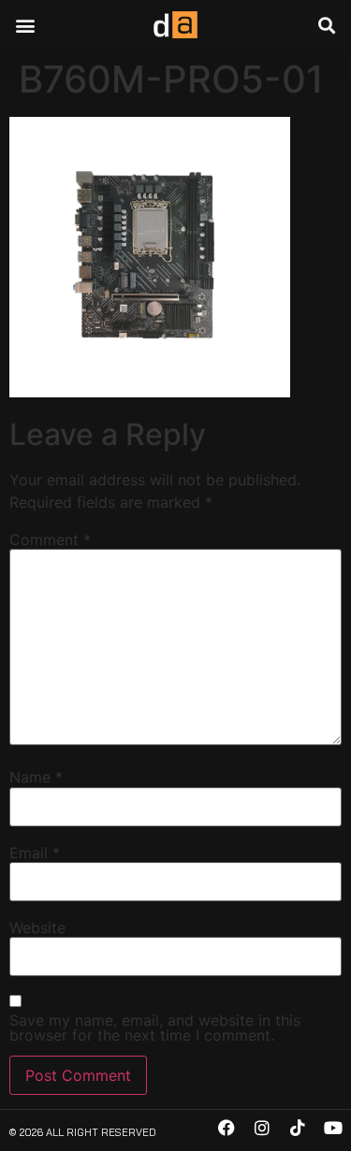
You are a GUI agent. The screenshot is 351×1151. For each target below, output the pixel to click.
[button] (24, 24)
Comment (50, 539)
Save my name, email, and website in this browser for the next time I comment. (154, 1028)
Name (36, 777)
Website (37, 927)
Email (34, 852)
